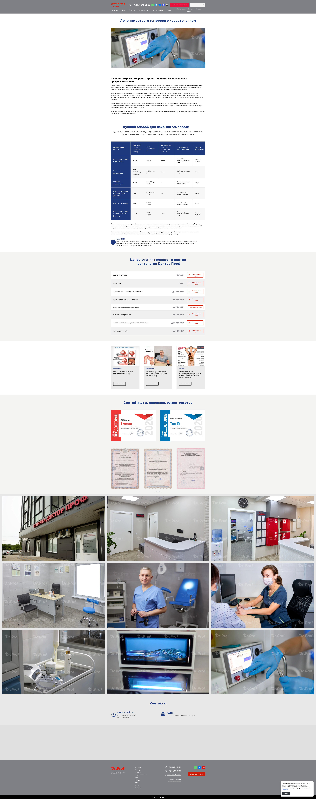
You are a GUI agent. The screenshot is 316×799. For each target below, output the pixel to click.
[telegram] (156, 5)
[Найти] (203, 4)
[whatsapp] (152, 5)
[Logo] (118, 4)
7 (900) (171, 771)
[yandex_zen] (167, 5)
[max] (163, 5)
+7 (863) (171, 767)
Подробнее (285, 789)
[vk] (159, 5)
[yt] (203, 767)
